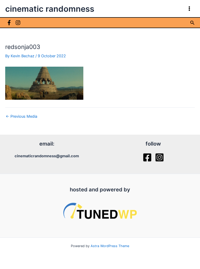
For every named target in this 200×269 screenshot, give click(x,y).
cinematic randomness (49, 9)
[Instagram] (18, 23)
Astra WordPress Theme (110, 246)
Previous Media (21, 116)
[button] (192, 23)
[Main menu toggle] (189, 8)
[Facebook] (9, 23)
